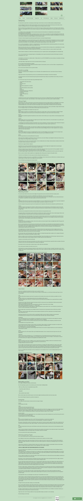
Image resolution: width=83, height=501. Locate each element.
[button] (62, 15)
